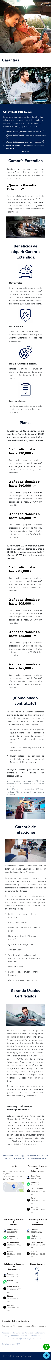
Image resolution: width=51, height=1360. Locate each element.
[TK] (37, 1280)
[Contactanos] (40, 4)
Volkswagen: (40, 1333)
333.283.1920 (36, 1178)
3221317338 (12, 1281)
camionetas (14, 1335)
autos (5, 1335)
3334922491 (36, 1183)
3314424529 (12, 1237)
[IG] (37, 1275)
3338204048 (36, 1237)
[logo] (25, 8)
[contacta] (13, 1187)
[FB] (37, 1269)
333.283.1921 (12, 1232)
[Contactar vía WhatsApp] (46, 1347)
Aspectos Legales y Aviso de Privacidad (17, 1333)
